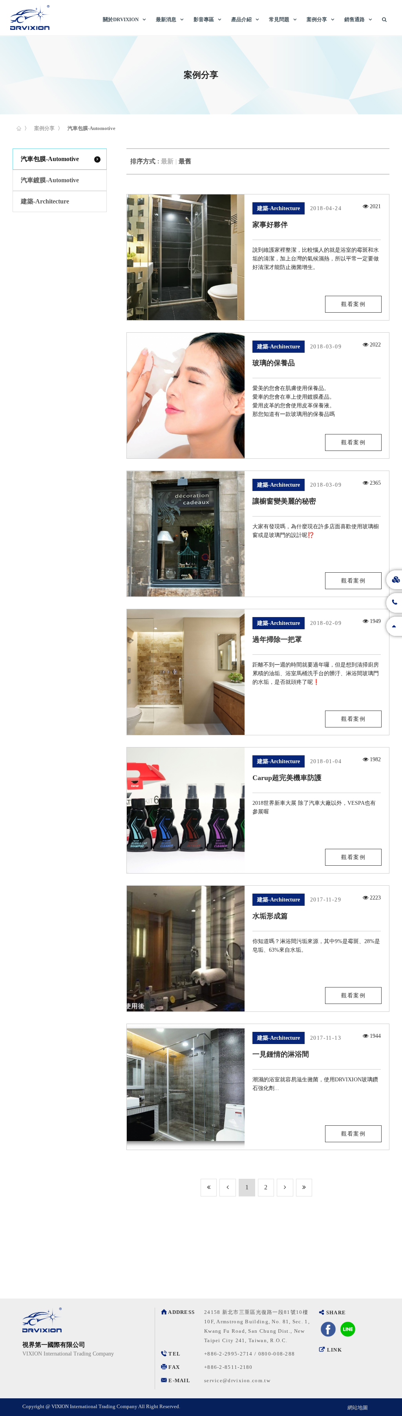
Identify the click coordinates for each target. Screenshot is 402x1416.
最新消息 (166, 19)
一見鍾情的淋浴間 (280, 1054)
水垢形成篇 (270, 916)
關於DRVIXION (121, 19)
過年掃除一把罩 (277, 639)
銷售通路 (354, 19)
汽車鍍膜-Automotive (50, 180)
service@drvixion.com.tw (237, 1380)
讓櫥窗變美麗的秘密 (284, 501)
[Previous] (209, 1187)
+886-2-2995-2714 (228, 1354)
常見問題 (279, 19)
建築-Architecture (45, 201)
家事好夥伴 (270, 225)
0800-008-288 (276, 1354)
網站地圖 (357, 1408)
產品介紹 (241, 19)
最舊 (185, 161)
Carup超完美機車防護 (287, 778)
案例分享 (317, 19)
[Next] (285, 1187)
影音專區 (204, 19)
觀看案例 (353, 304)
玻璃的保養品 (273, 363)
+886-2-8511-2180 (228, 1367)
